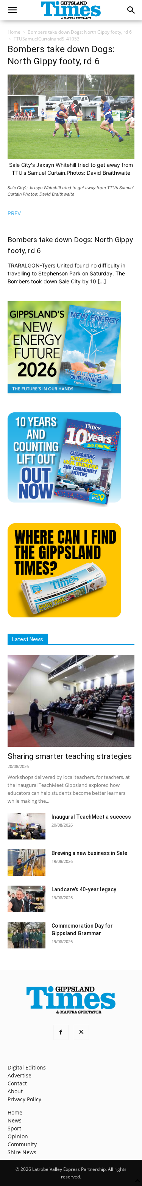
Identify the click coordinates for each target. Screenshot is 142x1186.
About (15, 1091)
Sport (14, 1128)
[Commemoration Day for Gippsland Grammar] (26, 935)
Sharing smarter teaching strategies (70, 756)
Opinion (18, 1136)
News (15, 1120)
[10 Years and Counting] (64, 504)
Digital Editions (27, 1067)
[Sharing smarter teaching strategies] (71, 701)
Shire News (22, 1152)
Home (14, 32)
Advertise (19, 1075)
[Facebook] (61, 1032)
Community (22, 1144)
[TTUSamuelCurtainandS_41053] (71, 157)
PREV (14, 213)
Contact (17, 1083)
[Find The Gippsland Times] (64, 615)
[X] (81, 1032)
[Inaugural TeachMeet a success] (26, 826)
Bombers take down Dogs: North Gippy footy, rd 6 (80, 32)
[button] (12, 10)
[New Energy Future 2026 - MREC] (64, 394)
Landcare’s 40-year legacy (83, 889)
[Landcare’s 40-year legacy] (26, 899)
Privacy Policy (24, 1099)
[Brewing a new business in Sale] (26, 862)
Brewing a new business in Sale (89, 853)
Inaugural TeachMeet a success (91, 817)
